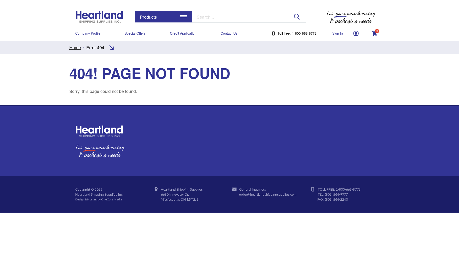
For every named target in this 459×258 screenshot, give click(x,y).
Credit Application (183, 33)
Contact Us (229, 33)
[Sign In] (356, 33)
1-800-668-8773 (348, 189)
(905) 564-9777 (336, 194)
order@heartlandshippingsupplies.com (267, 194)
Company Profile (87, 33)
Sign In (337, 33)
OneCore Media (111, 199)
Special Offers (135, 33)
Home (75, 47)
